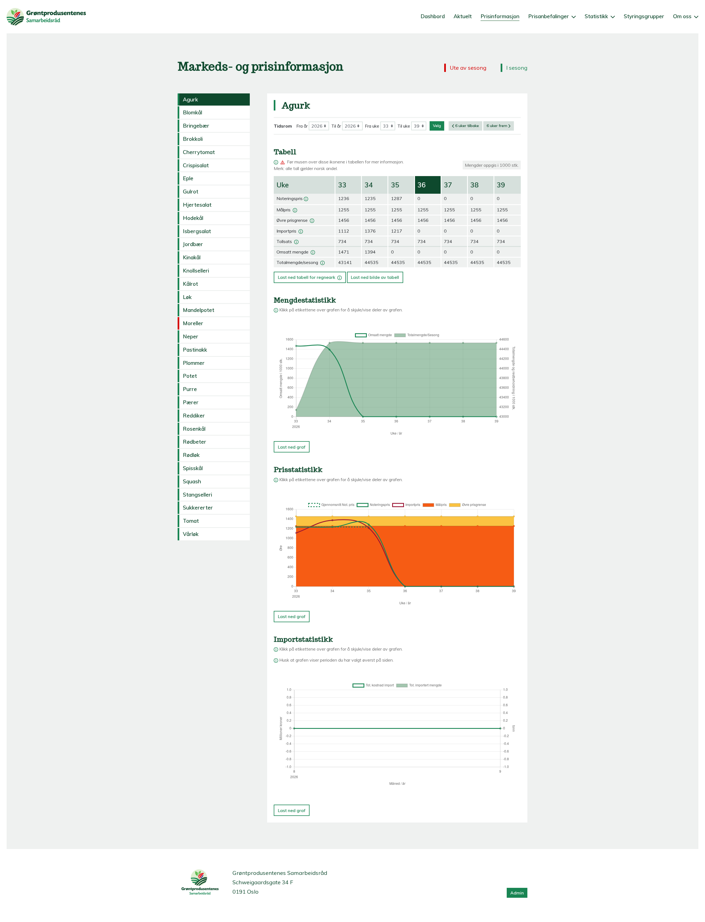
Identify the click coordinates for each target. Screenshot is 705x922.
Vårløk (191, 534)
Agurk (190, 99)
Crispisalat (196, 165)
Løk (187, 297)
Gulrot (190, 191)
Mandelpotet (198, 310)
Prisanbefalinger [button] (549, 16)
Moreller (193, 323)
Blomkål (192, 112)
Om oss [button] (683, 16)
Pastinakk (195, 349)
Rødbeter (194, 441)
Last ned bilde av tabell (375, 277)
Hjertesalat (197, 204)
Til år (336, 126)
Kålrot (190, 284)
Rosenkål (194, 428)
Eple (188, 178)
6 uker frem (497, 125)
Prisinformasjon (500, 16)
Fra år (302, 126)
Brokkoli (193, 139)
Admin (517, 893)
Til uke (403, 126)
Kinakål (191, 257)
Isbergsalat (197, 231)
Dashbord (433, 16)
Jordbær (193, 244)
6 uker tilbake (467, 125)
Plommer (194, 363)
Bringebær (196, 125)
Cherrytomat (199, 152)
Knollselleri (196, 270)
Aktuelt (463, 16)
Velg (437, 125)
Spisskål (193, 468)
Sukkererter (198, 507)
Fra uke (372, 126)
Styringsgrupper (644, 16)
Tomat (191, 520)
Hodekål (193, 218)
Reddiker (194, 415)
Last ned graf (291, 447)
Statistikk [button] (597, 16)
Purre (190, 389)
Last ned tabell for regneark (309, 276)
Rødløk (191, 455)
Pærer (191, 402)
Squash (192, 481)
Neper (190, 336)
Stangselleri (197, 494)
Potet (190, 376)
